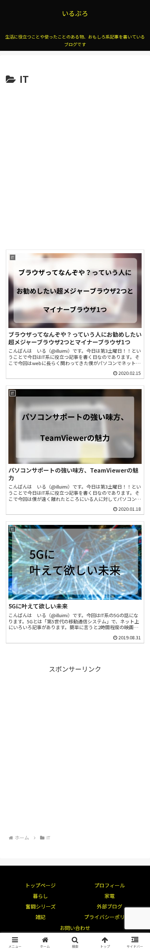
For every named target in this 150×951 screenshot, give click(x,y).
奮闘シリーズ (40, 906)
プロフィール (109, 885)
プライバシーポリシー (109, 916)
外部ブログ (109, 906)
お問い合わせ (75, 927)
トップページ (40, 885)
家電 (109, 895)
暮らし (40, 895)
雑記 (40, 916)
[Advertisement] (75, 165)
